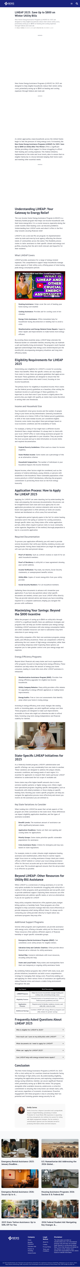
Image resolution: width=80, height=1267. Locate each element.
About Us (45, 1242)
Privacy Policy (47, 1247)
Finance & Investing (31, 1249)
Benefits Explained (31, 1243)
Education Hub (32, 1246)
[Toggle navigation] (71, 3)
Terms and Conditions (46, 1250)
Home (29, 1240)
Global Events (32, 1253)
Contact (45, 1244)
